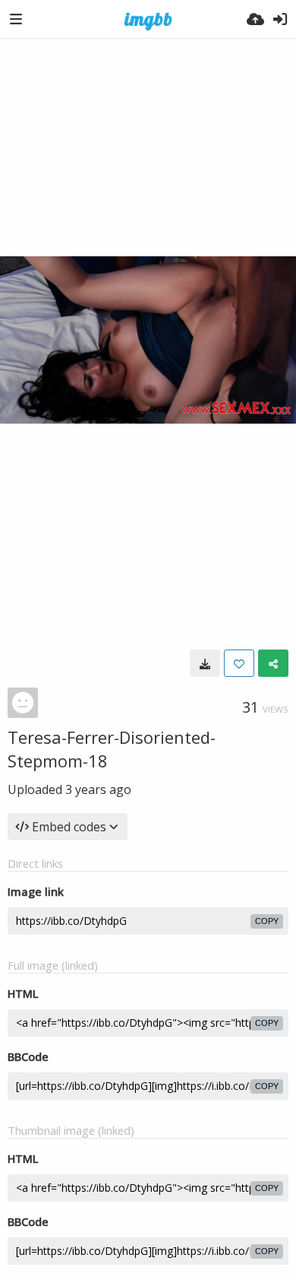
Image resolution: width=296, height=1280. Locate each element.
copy (267, 921)
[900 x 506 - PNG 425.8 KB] (205, 663)
